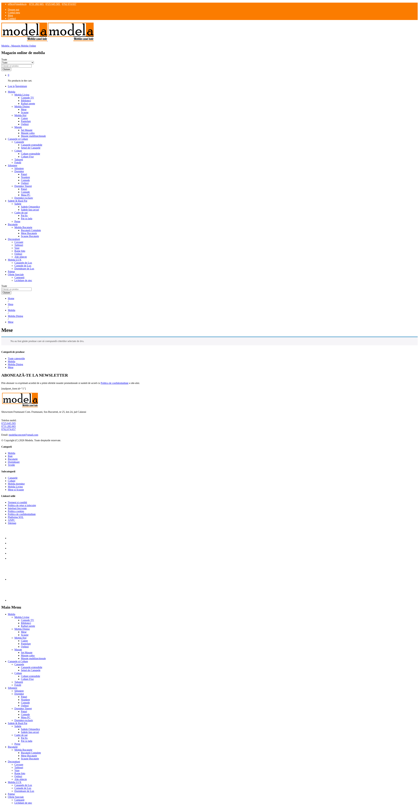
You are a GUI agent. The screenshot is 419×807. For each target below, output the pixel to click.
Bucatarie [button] (13, 224)
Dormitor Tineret (23, 708)
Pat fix (24, 215)
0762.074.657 (8, 429)
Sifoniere (19, 168)
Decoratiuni (14, 761)
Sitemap (12, 523)
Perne (17, 221)
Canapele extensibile (31, 144)
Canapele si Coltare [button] (18, 139)
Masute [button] (18, 127)
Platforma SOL (16, 517)
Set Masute (26, 130)
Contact (12, 18)
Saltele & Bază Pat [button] (17, 200)
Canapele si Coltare (18, 661)
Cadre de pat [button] (20, 212)
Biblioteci (26, 100)
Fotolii (17, 162)
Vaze (16, 248)
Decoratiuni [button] (14, 239)
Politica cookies (16, 511)
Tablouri (18, 245)
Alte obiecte (20, 256)
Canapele (13, 477)
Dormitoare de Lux (24, 268)
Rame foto (19, 251)
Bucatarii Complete (31, 230)
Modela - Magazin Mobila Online (18, 45)
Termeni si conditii (17, 502)
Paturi (24, 174)
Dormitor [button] (19, 171)
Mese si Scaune (16, 489)
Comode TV (27, 97)
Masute (18, 649)
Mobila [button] (11, 91)
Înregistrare (21, 86)
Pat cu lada (26, 218)
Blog (10, 15)
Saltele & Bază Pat (17, 723)
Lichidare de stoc (23, 280)
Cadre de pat (20, 735)
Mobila (11, 361)
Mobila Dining (15, 364)
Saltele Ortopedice (30, 206)
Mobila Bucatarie (23, 749)
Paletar (11, 271)
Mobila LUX (14, 782)
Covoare (18, 242)
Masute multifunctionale (33, 136)
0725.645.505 (8, 423)
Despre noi (13, 9)
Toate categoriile (16, 358)
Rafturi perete (28, 103)
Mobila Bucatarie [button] (23, 227)
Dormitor (19, 693)
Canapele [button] (19, 141)
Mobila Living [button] (21, 94)
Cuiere (24, 118)
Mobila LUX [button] (14, 259)
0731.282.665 (8, 426)
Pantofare (26, 121)
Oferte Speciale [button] (16, 274)
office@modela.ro (17, 4)
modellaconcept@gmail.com (23, 434)
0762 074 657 (69, 4)
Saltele (17, 726)
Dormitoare (14, 462)
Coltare (11, 480)
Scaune (24, 112)
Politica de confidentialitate (114, 383)
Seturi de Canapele (30, 147)
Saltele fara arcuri (30, 209)
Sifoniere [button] (12, 165)
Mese (24, 109)
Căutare (6, 69)
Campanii (19, 277)
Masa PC (25, 195)
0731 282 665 (36, 4)
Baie (10, 456)
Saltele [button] (17, 203)
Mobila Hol (20, 637)
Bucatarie (13, 459)
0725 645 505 (53, 4)
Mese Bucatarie (29, 233)
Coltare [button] (18, 150)
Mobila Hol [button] (20, 115)
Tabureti (18, 159)
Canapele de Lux (23, 262)
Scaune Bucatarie (30, 236)
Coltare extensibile (30, 153)
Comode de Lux (22, 265)
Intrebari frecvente (17, 508)
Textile (11, 465)
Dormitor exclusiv (23, 197)
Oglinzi (25, 124)
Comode (25, 180)
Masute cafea (28, 133)
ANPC (11, 520)
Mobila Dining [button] (22, 106)
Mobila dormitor (16, 483)
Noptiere (25, 177)
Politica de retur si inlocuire (22, 505)
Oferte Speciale (16, 797)
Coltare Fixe (27, 156)
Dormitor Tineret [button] (23, 186)
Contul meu (14, 12)
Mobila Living (15, 486)
